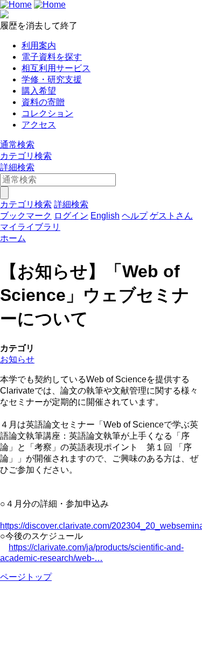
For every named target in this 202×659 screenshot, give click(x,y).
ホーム (13, 238)
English (105, 215)
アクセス (39, 124)
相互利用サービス (56, 68)
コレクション (47, 113)
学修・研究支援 (52, 79)
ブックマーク (26, 215)
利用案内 (39, 45)
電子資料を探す (52, 56)
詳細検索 (17, 167)
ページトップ (26, 576)
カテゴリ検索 (26, 155)
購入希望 (39, 90)
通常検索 (17, 144)
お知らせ (17, 359)
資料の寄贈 (43, 102)
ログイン (71, 215)
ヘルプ (135, 215)
